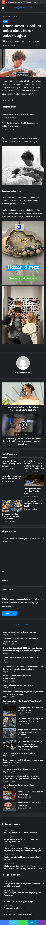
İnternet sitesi (7, 590)
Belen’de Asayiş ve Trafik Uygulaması (18, 114)
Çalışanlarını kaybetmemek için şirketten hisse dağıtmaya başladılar (30, 744)
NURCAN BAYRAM (12, 41)
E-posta (5, 580)
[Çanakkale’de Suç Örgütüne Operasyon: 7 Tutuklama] (12, 506)
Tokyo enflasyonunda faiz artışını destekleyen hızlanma (29, 732)
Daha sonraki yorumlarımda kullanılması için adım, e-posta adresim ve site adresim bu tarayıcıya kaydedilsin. (23, 602)
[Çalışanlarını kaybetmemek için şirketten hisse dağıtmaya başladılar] (9, 745)
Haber (15, 16)
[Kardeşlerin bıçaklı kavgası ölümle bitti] (9, 806)
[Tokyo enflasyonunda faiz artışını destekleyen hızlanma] (9, 733)
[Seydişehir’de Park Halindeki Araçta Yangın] (34, 480)
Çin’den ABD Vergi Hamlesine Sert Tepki (20, 769)
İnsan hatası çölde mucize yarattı (18, 685)
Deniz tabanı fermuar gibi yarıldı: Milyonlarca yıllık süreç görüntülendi (23, 693)
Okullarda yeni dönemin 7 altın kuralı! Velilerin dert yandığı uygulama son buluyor (34, 464)
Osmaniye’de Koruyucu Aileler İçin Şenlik (33, 503)
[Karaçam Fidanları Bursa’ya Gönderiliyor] (9, 795)
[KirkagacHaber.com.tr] (23, 7)
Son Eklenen (23, 624)
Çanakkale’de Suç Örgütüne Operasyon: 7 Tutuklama (12, 516)
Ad (3, 571)
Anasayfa (8, 16)
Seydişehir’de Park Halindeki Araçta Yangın (32, 491)
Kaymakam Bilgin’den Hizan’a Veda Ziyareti (11, 477)
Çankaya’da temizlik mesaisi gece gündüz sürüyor (11, 463)
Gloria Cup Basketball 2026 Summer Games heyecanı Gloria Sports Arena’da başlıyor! (22, 649)
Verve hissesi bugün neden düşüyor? (19, 785)
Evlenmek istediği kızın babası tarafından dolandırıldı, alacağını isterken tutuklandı (21, 777)
